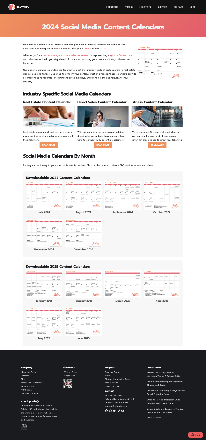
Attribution (26, 389)
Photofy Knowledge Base (117, 379)
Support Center (112, 372)
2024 (86, 48)
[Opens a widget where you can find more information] (195, 435)
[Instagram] (110, 411)
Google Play (69, 375)
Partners (25, 375)
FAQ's (107, 375)
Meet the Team (28, 372)
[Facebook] (106, 411)
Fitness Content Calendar (152, 102)
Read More (48, 145)
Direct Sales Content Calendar (102, 102)
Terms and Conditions (32, 382)
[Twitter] (114, 411)
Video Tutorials (112, 382)
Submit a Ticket (112, 386)
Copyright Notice (29, 393)
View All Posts (154, 417)
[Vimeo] (118, 411)
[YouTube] (122, 411)
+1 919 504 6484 (120, 402)
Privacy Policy (27, 386)
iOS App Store (70, 372)
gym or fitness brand (121, 55)
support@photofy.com (116, 406)
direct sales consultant (76, 55)
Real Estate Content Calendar (47, 102)
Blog (23, 379)
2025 (103, 48)
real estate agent (52, 55)
